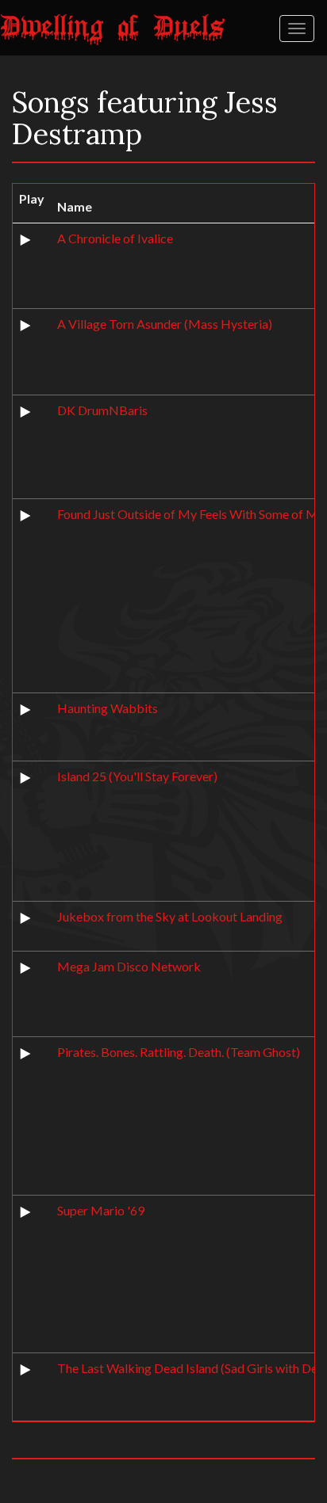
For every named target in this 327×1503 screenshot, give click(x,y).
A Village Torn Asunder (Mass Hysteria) (164, 323)
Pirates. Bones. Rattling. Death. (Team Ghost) (178, 1051)
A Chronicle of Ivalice (115, 238)
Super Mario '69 (100, 1210)
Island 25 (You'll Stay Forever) (137, 776)
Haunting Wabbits (107, 707)
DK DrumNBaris (102, 410)
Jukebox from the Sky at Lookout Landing (170, 916)
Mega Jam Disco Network (129, 966)
